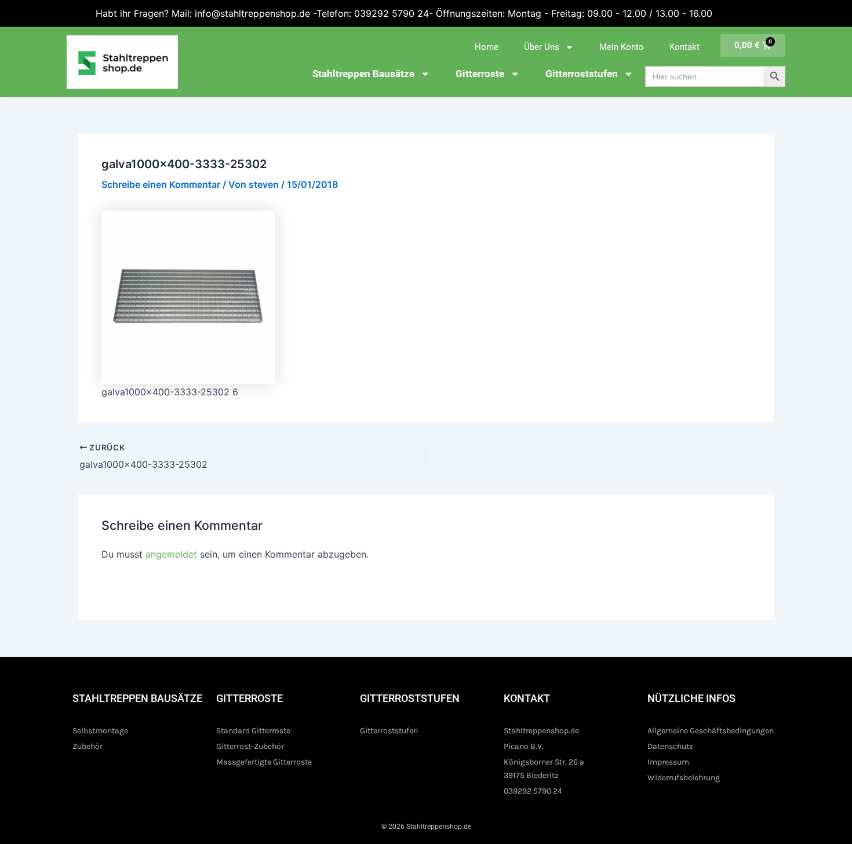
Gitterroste (480, 73)
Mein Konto (621, 47)
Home (486, 47)
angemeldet (171, 554)
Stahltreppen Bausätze (363, 73)
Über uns (541, 47)
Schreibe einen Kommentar (160, 184)
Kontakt (684, 47)
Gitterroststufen (581, 73)
